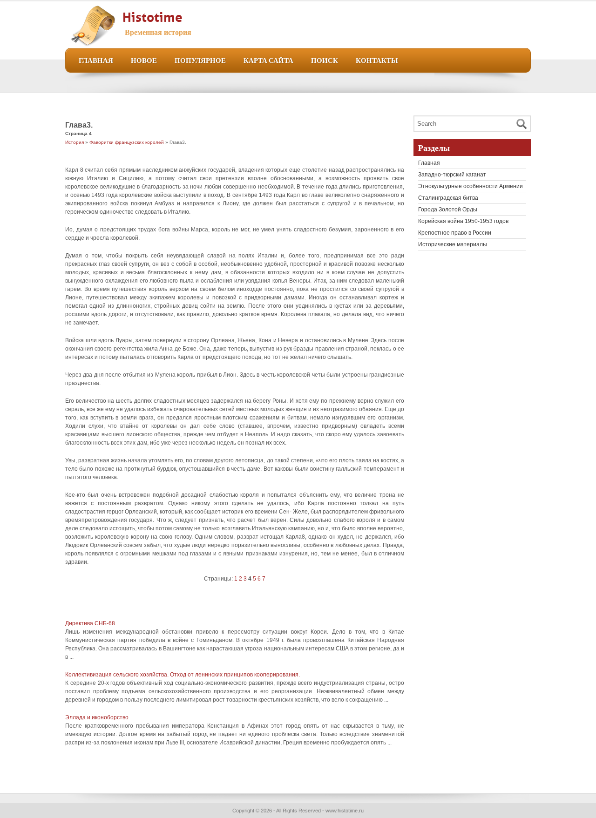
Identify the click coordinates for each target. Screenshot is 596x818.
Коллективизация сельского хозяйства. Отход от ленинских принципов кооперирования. (182, 674)
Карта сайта (268, 59)
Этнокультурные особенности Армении (470, 186)
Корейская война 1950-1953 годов (463, 221)
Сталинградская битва (448, 198)
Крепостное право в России (454, 233)
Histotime (152, 15)
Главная (96, 59)
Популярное (200, 59)
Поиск (324, 59)
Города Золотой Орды (447, 209)
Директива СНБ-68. (90, 623)
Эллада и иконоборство (97, 717)
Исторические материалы (452, 244)
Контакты (377, 59)
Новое (144, 59)
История (74, 142)
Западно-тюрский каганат (452, 174)
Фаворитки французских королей (126, 142)
